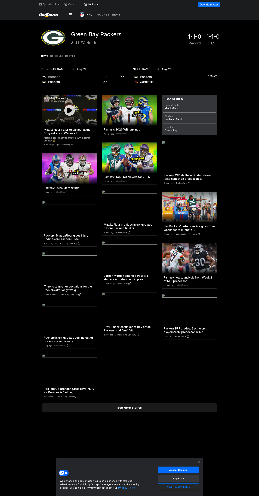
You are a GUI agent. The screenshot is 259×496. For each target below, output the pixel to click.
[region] (129, 477)
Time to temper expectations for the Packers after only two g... (68, 288)
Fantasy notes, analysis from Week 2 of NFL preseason (188, 279)
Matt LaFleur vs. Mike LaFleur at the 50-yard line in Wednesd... (67, 131)
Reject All (178, 478)
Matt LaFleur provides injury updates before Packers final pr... (128, 226)
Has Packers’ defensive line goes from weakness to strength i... (189, 228)
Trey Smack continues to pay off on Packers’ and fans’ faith (127, 328)
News (116, 14)
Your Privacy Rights (178, 486)
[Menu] (70, 14)
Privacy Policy (126, 487)
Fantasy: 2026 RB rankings (61, 188)
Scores (103, 14)
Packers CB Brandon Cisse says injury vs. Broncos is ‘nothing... (69, 390)
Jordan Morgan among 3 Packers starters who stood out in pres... (126, 277)
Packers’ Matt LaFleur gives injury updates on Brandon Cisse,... (66, 237)
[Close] (199, 462)
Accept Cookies (178, 469)
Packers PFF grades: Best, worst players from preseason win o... (185, 330)
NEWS (44, 56)
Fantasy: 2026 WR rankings (122, 129)
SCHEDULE (56, 56)
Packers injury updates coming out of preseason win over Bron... (68, 339)
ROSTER (70, 56)
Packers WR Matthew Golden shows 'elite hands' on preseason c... (187, 176)
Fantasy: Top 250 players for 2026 (127, 177)
